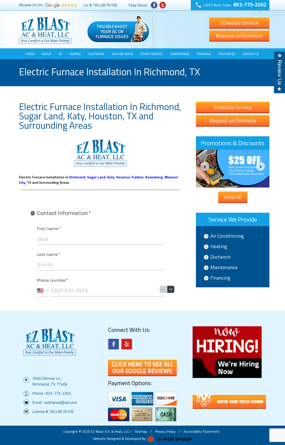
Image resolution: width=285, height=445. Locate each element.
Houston (123, 177)
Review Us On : (31, 5)
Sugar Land (96, 177)
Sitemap (141, 431)
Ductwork (96, 53)
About (46, 53)
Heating (75, 53)
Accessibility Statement (201, 431)
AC (60, 53)
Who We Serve (122, 53)
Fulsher (137, 177)
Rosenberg (154, 177)
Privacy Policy (165, 431)
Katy (110, 177)
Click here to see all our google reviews (142, 367)
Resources (227, 53)
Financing (204, 53)
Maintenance (180, 53)
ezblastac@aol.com (60, 402)
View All (233, 197)
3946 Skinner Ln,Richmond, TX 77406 (49, 381)
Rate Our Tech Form (240, 401)
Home (30, 53)
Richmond (77, 177)
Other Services (151, 53)
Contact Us (250, 53)
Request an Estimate (239, 36)
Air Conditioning (227, 236)
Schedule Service (239, 23)
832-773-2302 (249, 4)
